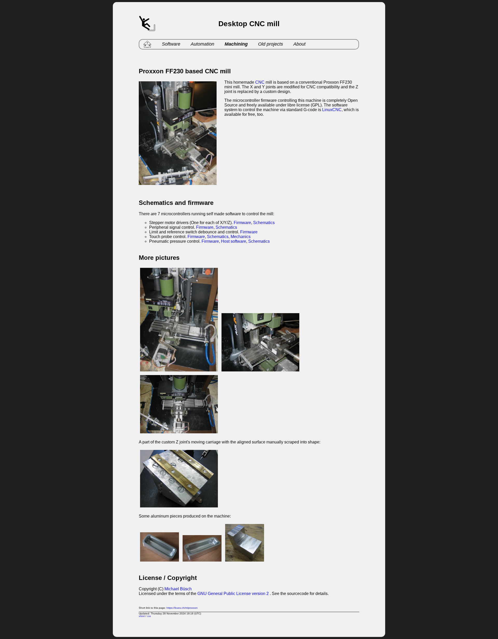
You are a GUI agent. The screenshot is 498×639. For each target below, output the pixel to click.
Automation (202, 44)
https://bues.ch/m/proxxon (182, 607)
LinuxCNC (332, 109)
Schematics (264, 222)
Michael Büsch (178, 589)
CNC (260, 82)
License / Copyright (168, 577)
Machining (236, 44)
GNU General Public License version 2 (233, 593)
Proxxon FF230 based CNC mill (185, 71)
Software (171, 44)
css (149, 616)
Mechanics (241, 236)
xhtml (142, 616)
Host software (233, 241)
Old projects (270, 44)
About (299, 44)
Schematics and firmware (176, 202)
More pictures (159, 257)
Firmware (242, 222)
